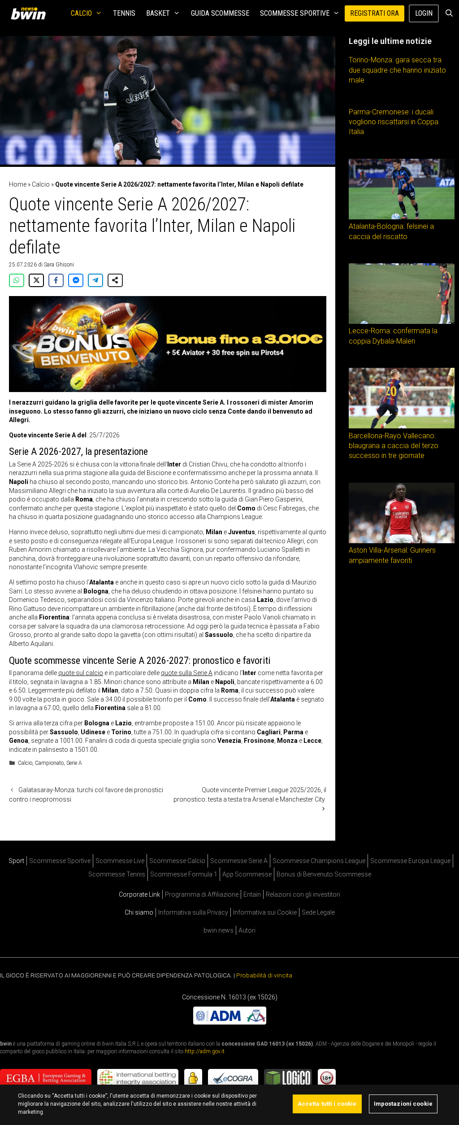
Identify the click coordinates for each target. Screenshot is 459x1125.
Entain (252, 894)
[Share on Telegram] (95, 280)
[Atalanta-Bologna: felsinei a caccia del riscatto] (402, 217)
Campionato (49, 763)
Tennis (124, 13)
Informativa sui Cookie (265, 912)
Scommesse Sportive (294, 13)
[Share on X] (36, 280)
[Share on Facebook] (56, 280)
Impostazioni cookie (403, 1103)
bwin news (219, 930)
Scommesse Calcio (177, 860)
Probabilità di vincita (264, 975)
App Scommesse (247, 874)
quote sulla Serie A (186, 672)
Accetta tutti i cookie (327, 1103)
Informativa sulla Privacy (193, 912)
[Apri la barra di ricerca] (449, 13)
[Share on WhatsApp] (16, 280)
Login (424, 13)
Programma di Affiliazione (201, 894)
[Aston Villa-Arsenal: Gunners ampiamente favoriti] (402, 541)
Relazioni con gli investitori (303, 894)
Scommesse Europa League (410, 860)
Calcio (81, 13)
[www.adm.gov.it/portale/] (229, 1022)
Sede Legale (318, 912)
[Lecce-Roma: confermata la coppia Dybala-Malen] (402, 321)
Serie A (74, 763)
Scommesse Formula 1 (183, 874)
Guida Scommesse (220, 13)
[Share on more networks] (115, 280)
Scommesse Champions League (319, 860)
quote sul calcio (80, 672)
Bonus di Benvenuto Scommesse (324, 874)
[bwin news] (30, 13)
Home (17, 184)
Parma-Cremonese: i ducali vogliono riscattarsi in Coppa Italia (393, 122)
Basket (158, 13)
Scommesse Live (119, 860)
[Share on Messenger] (75, 280)
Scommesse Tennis (116, 874)
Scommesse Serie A (239, 860)
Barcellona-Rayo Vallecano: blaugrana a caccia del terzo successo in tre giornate (393, 446)
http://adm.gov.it (205, 1051)
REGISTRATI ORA (374, 13)
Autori (246, 930)
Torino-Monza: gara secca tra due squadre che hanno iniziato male (397, 70)
